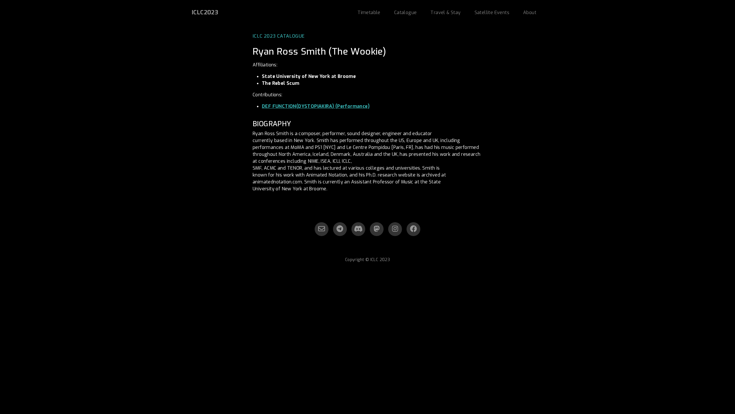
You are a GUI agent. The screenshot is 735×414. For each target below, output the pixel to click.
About (529, 12)
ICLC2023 (205, 12)
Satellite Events (492, 12)
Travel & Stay (445, 12)
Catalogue (405, 12)
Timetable (368, 12)
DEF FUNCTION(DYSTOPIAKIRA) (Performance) (316, 106)
